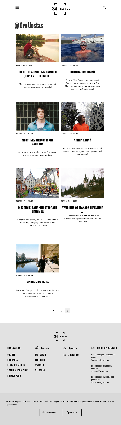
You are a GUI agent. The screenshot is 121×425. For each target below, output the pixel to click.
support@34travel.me (99, 371)
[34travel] (61, 9)
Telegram (40, 370)
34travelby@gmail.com (100, 360)
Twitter (39, 365)
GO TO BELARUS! (71, 354)
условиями (87, 401)
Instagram (40, 354)
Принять (72, 412)
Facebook (40, 360)
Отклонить (49, 412)
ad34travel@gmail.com (100, 382)
